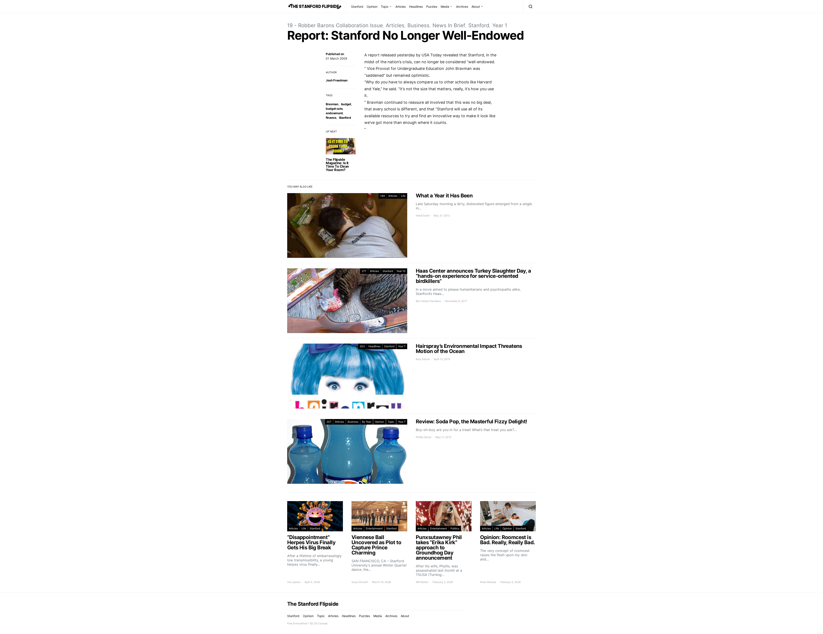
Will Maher (422, 582)
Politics (455, 528)
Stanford (357, 6)
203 (362, 346)
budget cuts (334, 108)
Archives (462, 6)
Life (403, 195)
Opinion (372, 6)
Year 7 (401, 346)
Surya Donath (359, 582)
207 (329, 421)
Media (445, 6)
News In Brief (449, 25)
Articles (400, 6)
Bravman (332, 104)
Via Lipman (293, 582)
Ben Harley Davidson (428, 301)
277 (364, 271)
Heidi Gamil (423, 215)
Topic (385, 6)
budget (346, 104)
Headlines (416, 6)
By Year (366, 421)
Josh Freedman (336, 80)
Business (418, 25)
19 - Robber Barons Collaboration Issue (335, 25)
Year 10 (400, 271)
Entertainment (374, 528)
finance (331, 117)
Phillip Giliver (423, 437)
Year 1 (499, 25)
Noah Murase (488, 582)
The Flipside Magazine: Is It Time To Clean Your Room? (337, 164)
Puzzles (431, 6)
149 (382, 195)
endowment (334, 113)
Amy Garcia (423, 359)
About (476, 6)
